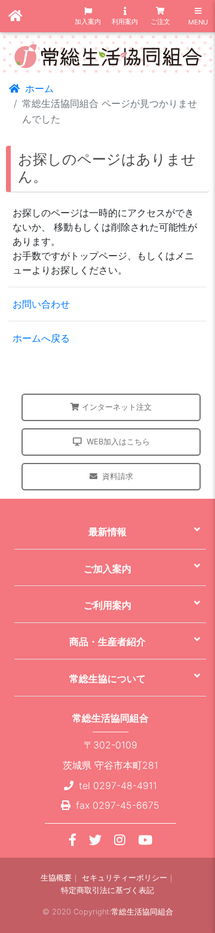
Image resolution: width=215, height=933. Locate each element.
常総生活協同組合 (142, 911)
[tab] (110, 531)
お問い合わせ (41, 304)
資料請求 (117, 476)
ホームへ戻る (41, 338)
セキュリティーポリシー (124, 877)
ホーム (38, 88)
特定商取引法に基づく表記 (107, 890)
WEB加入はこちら (118, 441)
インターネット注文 (117, 407)
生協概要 (56, 877)
